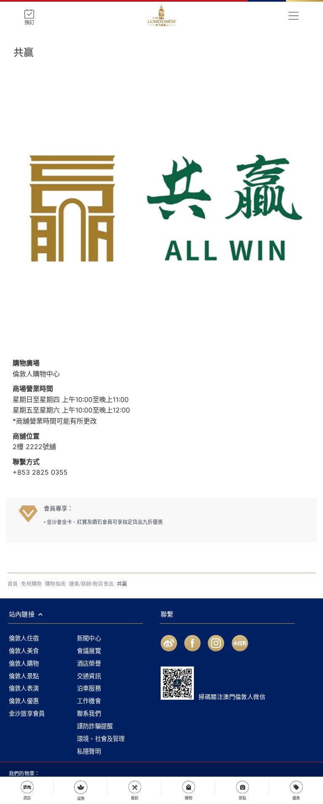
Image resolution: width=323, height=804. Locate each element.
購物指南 (55, 584)
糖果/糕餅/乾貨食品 (91, 584)
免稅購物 (31, 584)
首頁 (13, 584)
